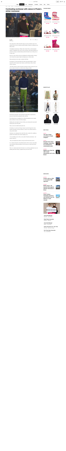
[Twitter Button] (31, 39)
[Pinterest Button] (35, 39)
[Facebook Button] (32, 39)
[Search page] (63, 1)
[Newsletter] (61, 1)
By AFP (11, 39)
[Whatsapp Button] (37, 39)
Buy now (47, 23)
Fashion (12, 6)
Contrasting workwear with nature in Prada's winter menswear (23, 6)
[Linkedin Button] (34, 39)
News (9, 6)
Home (6, 6)
